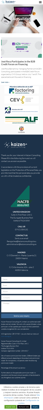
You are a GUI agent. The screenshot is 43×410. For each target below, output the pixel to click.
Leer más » (5, 82)
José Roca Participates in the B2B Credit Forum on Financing (18, 63)
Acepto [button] (35, 407)
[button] (40, 2)
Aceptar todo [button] (10, 407)
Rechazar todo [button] (24, 407)
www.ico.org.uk (6, 336)
